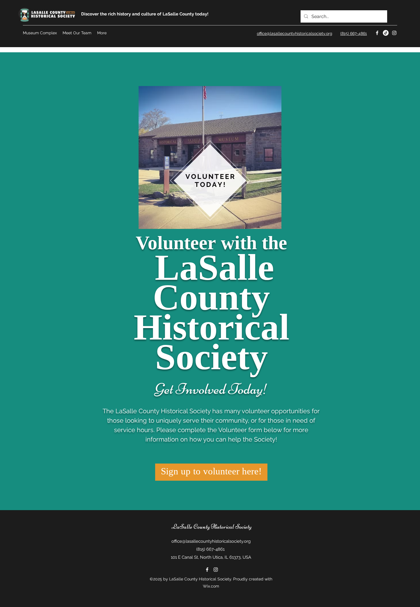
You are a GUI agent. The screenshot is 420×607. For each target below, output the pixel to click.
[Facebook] (377, 33)
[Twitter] (386, 33)
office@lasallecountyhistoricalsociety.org (211, 541)
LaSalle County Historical (202, 526)
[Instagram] (394, 33)
